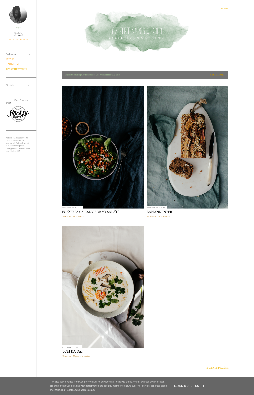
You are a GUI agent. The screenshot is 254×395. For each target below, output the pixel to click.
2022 (10, 59)
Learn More (183, 386)
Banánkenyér (159, 211)
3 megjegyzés (163, 216)
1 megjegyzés (78, 216)
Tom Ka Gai (72, 351)
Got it (199, 386)
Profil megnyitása (18, 39)
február (13, 64)
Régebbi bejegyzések (217, 368)
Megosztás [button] (66, 216)
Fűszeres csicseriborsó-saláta (91, 211)
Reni (18, 28)
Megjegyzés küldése (81, 356)
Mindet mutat (218, 75)
